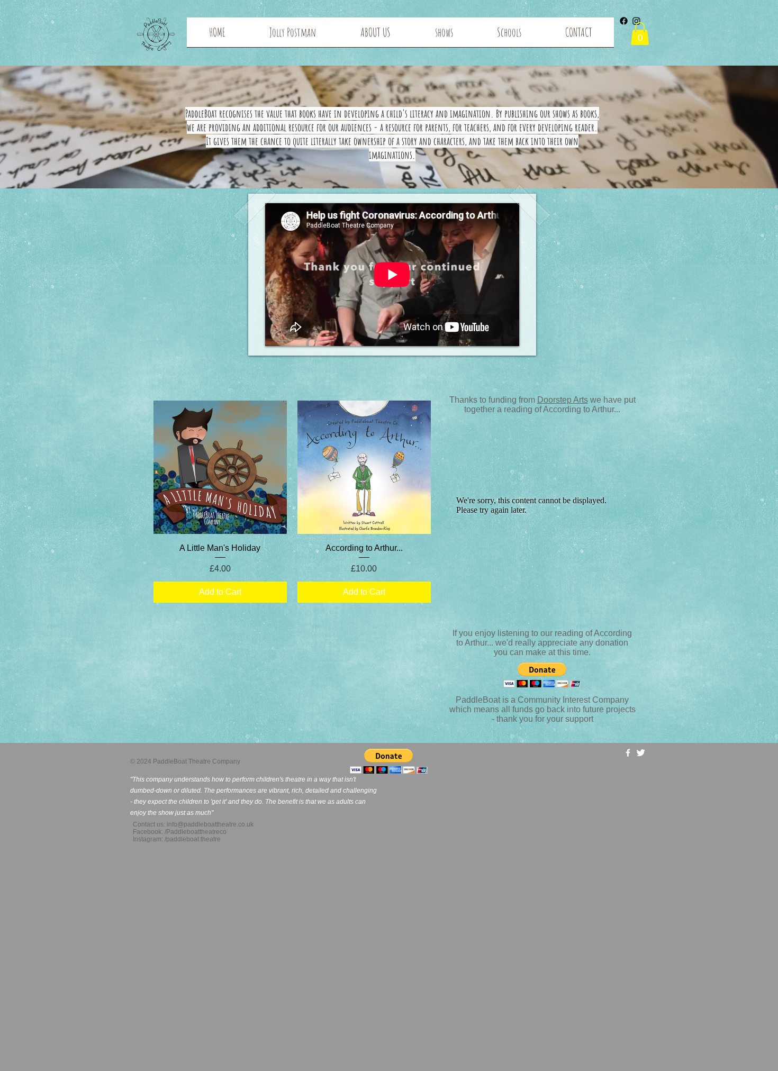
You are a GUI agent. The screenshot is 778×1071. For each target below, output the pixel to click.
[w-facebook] (628, 753)
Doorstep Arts (562, 399)
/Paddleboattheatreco (196, 832)
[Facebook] (624, 21)
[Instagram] (636, 21)
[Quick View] (220, 467)
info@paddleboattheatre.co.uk (210, 824)
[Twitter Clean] (641, 753)
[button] (444, 35)
